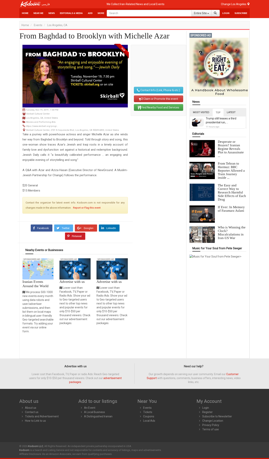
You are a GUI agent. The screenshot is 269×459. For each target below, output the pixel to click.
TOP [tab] (218, 112)
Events (38, 25)
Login (225, 13)
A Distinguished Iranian (98, 416)
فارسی (46, 4)
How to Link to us (35, 420)
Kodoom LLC (35, 446)
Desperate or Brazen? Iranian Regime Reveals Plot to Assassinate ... (231, 149)
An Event (89, 407)
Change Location (212, 420)
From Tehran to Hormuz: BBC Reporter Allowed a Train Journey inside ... (231, 171)
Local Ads (149, 420)
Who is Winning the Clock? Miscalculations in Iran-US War (232, 232)
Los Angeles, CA (57, 25)
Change (234, 4)
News (51, 13)
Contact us (31, 412)
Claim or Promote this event (160, 98)
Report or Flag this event (87, 207)
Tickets (147, 412)
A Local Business (94, 412)
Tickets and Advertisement (42, 416)
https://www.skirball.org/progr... (42, 126)
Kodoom (24, 450)
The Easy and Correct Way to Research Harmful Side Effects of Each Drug (232, 192)
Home (25, 13)
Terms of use (210, 429)
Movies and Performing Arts (41, 122)
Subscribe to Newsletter (217, 416)
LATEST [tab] (231, 112)
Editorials (198, 134)
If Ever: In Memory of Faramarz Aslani (231, 209)
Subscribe (241, 13)
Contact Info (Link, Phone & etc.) (160, 90)
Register (207, 412)
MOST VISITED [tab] (201, 112)
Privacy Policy (210, 425)
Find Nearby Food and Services (160, 107)
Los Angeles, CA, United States (42, 118)
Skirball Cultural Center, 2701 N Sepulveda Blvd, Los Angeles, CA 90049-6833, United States (72, 130)
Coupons (148, 416)
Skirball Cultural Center (38, 114)
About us (30, 407)
